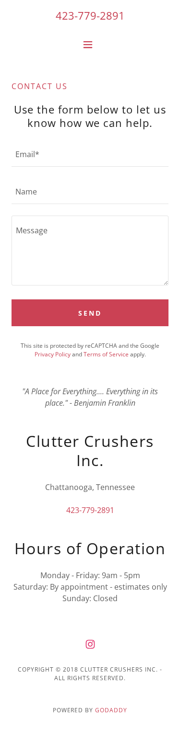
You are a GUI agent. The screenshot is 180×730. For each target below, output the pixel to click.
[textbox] (90, 154)
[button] (90, 44)
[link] (90, 644)
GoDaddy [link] (111, 710)
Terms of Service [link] (106, 354)
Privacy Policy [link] (53, 354)
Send (90, 313)
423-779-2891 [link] (90, 15)
